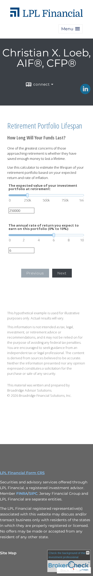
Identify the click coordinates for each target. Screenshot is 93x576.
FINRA (22, 493)
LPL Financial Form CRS (22, 472)
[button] (70, 28)
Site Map (8, 553)
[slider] (46, 195)
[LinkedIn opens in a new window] (85, 92)
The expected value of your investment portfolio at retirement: (43, 187)
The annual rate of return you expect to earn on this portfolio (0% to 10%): (44, 227)
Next (62, 273)
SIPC (33, 493)
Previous (35, 273)
